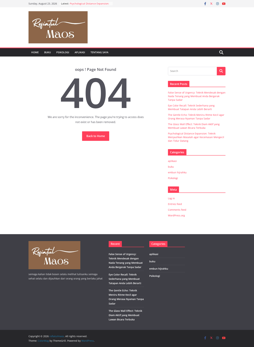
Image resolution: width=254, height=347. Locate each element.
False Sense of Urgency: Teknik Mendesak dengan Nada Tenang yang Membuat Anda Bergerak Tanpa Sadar (196, 96)
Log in (171, 198)
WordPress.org (176, 215)
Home (35, 52)
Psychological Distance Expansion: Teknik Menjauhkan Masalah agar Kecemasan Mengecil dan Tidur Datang (196, 137)
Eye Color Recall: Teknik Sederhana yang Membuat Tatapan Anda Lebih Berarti (125, 279)
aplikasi (80, 52)
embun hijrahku (177, 172)
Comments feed (177, 209)
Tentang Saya (99, 52)
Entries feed (175, 204)
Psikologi (62, 52)
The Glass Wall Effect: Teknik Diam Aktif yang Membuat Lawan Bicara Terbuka (125, 315)
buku (47, 52)
